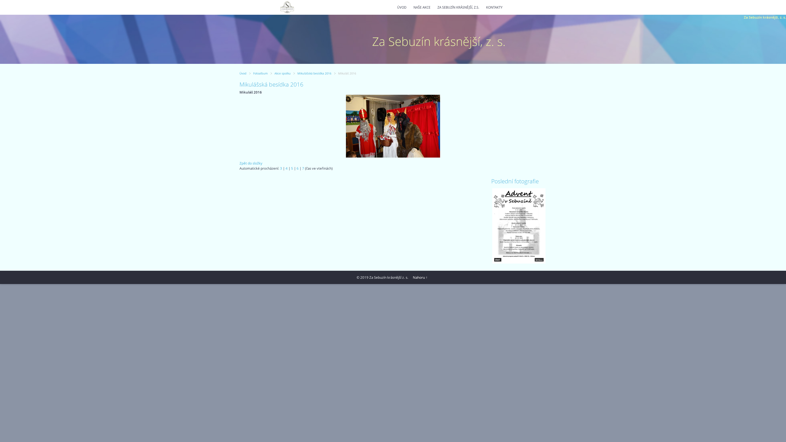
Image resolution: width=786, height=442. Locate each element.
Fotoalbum (260, 73)
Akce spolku (282, 73)
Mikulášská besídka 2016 (314, 73)
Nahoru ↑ (420, 277)
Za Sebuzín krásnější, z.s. (458, 7)
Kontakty (494, 7)
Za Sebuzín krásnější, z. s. (765, 17)
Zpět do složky (250, 163)
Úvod (402, 7)
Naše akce (421, 7)
